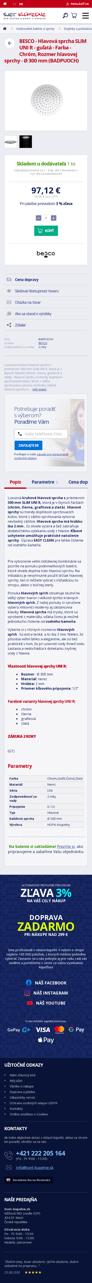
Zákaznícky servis (22, 1097)
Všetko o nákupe (22, 1086)
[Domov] (6, 4)
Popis (15, 482)
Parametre (45, 482)
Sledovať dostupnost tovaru (37, 290)
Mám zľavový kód (22, 1075)
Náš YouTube (50, 1003)
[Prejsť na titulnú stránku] (24, 15)
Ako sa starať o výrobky (33, 313)
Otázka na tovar (28, 302)
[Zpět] (9, 43)
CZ (14, 4)
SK (21, 4)
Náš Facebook (51, 983)
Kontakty (16, 1108)
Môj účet (16, 1080)
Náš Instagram (50, 993)
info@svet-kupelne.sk (34, 1167)
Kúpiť (49, 230)
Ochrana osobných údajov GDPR (33, 1103)
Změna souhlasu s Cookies (29, 1114)
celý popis (39, 389)
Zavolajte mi (28, 445)
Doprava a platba (22, 1092)
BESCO (43, 343)
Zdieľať (20, 325)
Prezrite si (66, 846)
